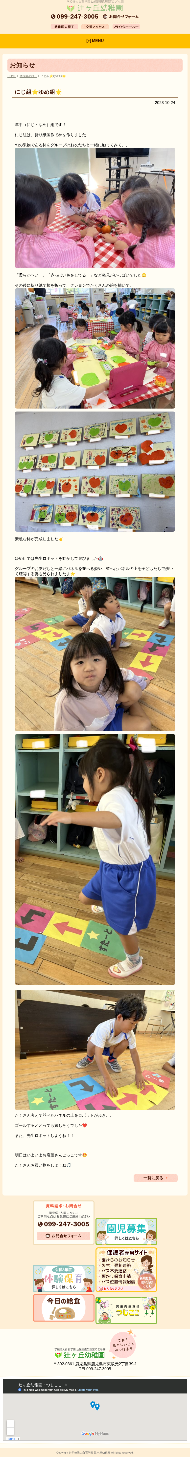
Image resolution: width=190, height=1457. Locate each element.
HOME (11, 76)
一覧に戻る (153, 1178)
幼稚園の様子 (28, 76)
